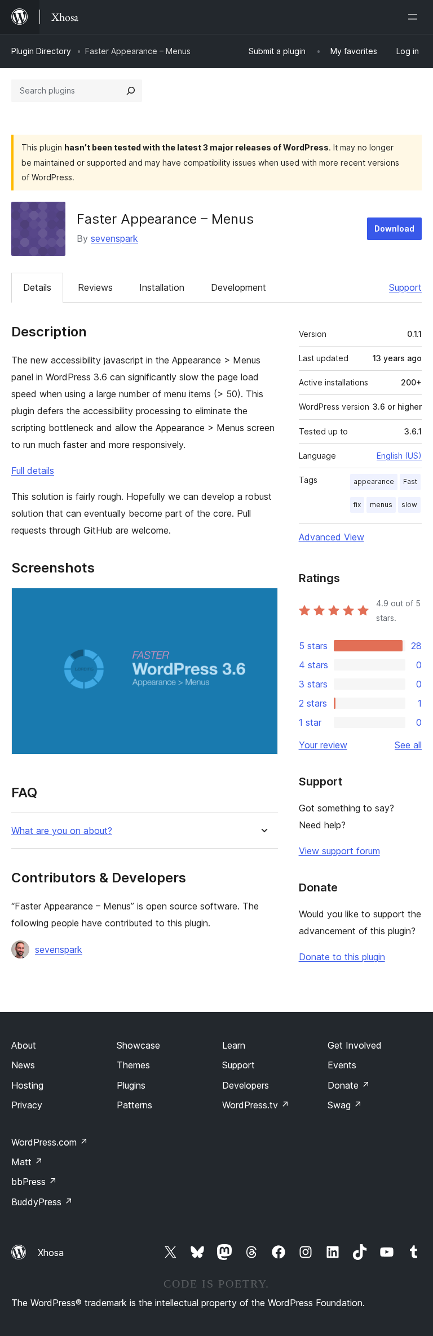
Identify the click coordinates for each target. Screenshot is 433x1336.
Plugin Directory (41, 51)
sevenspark (114, 238)
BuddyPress (42, 1202)
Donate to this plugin (342, 956)
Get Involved (355, 1045)
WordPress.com (49, 1142)
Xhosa (51, 1252)
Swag (345, 1105)
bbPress (34, 1181)
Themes (133, 1065)
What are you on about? (61, 830)
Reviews (95, 287)
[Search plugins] (131, 90)
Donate (349, 1085)
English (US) (399, 455)
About (23, 1045)
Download (394, 228)
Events (342, 1065)
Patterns (134, 1105)
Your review (323, 745)
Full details (32, 470)
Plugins (131, 1085)
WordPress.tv (255, 1105)
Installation (161, 287)
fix (357, 504)
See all (408, 745)
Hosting (27, 1085)
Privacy (26, 1105)
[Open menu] (415, 17)
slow (409, 504)
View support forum (339, 850)
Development (238, 287)
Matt (27, 1162)
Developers (245, 1085)
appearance (374, 481)
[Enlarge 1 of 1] (262, 603)
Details (37, 287)
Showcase (138, 1045)
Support (405, 287)
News (23, 1065)
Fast (410, 481)
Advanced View (331, 537)
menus (381, 504)
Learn (233, 1045)
